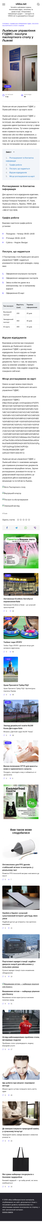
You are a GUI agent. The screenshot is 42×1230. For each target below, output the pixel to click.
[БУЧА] (21, 762)
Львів (8, 86)
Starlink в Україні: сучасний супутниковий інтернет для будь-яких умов (20, 915)
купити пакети (7, 1212)
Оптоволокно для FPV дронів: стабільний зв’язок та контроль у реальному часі (17, 867)
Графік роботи (15, 165)
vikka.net (21, 4)
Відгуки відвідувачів (18, 173)
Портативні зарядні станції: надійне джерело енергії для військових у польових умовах (19, 964)
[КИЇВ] (21, 594)
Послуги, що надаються (19, 169)
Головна (5, 23)
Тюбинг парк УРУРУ (13, 642)
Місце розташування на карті (22, 176)
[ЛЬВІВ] (21, 638)
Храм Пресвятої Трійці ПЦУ (16, 685)
